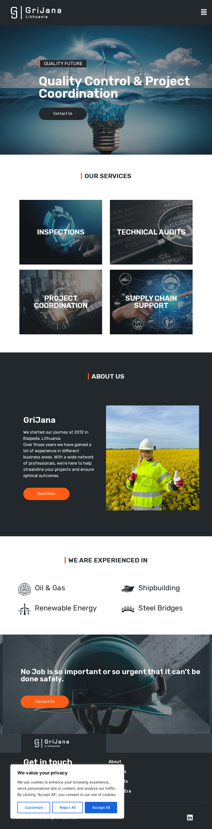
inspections (61, 232)
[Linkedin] (190, 817)
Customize (34, 807)
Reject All (67, 807)
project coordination (61, 302)
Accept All (101, 807)
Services (117, 771)
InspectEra (120, 791)
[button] (204, 13)
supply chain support (151, 302)
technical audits (151, 232)
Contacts (118, 781)
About (115, 761)
